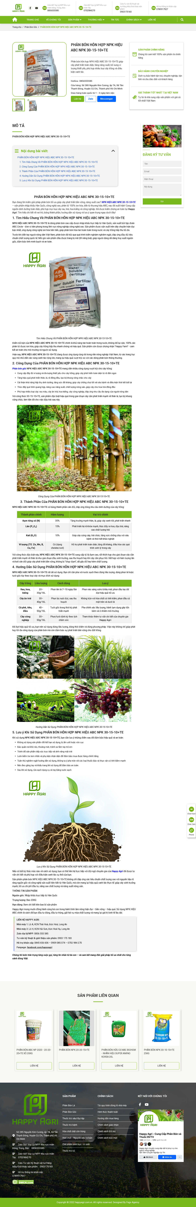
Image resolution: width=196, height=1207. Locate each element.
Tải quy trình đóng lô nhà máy (112, 1105)
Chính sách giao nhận (108, 1125)
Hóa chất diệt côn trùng (73, 1131)
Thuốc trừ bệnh (69, 1125)
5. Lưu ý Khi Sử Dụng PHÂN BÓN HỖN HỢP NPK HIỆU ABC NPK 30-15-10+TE (59, 180)
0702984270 (24, 1157)
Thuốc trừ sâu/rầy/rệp (73, 1118)
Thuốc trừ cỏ (68, 1150)
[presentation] (13, 1040)
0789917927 (18, 1175)
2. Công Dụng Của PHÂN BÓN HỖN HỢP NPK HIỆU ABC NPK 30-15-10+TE (57, 166)
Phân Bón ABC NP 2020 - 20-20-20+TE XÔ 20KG (34, 1052)
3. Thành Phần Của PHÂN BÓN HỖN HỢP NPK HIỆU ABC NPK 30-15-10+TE (57, 171)
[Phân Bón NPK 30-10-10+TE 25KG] (161, 1028)
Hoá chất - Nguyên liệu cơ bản (77, 1137)
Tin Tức (115, 19)
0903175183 (46, 1166)
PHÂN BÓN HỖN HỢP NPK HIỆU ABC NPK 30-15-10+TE (45, 157)
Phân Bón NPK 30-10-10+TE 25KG (159, 1052)
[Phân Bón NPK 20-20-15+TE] (76, 1028)
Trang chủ (33, 19)
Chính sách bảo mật (107, 1137)
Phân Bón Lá (68, 1105)
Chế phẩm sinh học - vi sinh (76, 1144)
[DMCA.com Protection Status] (23, 1181)
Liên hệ (152, 19)
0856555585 (37, 1148)
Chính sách (132, 19)
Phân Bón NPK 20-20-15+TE (74, 1050)
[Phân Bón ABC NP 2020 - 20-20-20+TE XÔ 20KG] (34, 1028)
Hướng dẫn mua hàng (108, 1118)
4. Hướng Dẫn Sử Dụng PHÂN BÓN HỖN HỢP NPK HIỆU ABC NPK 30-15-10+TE (60, 175)
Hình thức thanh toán (108, 1112)
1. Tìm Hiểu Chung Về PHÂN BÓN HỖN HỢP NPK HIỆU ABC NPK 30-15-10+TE (59, 162)
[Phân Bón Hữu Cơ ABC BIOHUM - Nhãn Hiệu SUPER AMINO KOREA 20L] (119, 1028)
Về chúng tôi (53, 19)
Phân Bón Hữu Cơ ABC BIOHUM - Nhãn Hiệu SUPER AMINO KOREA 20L (118, 1053)
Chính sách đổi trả (107, 1131)
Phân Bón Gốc (31, 27)
